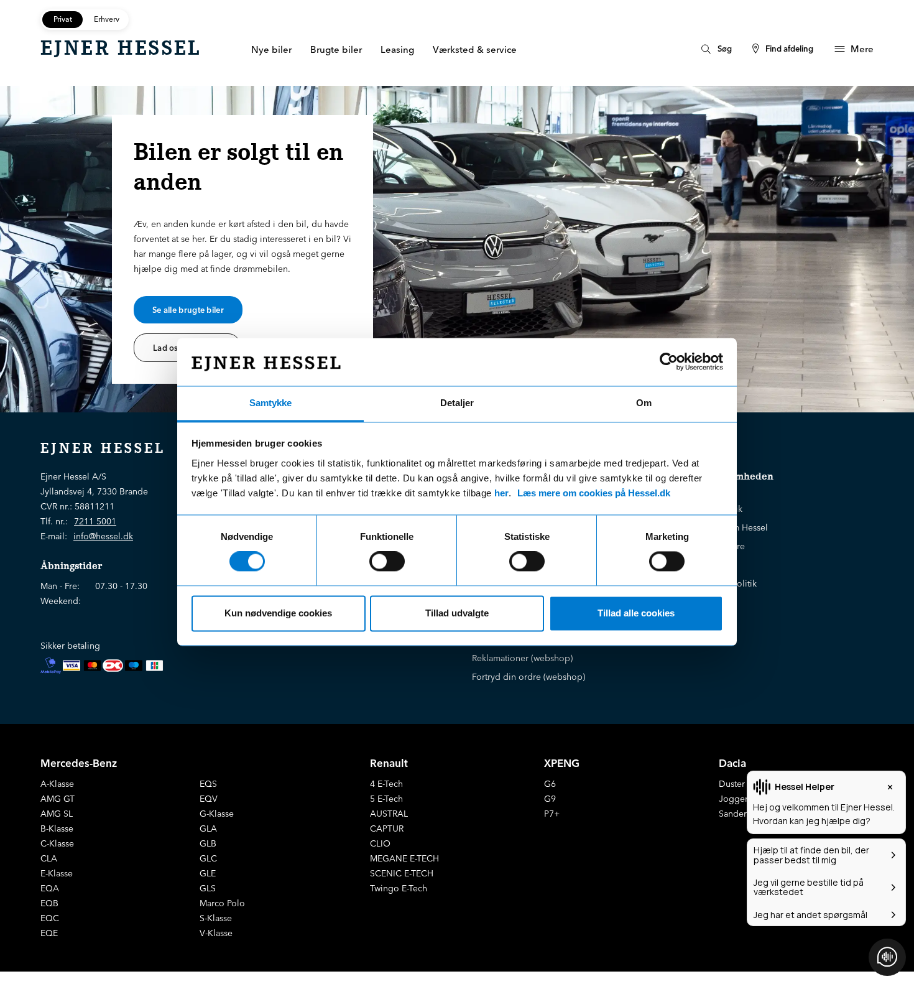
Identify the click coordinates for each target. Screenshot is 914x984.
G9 (550, 798)
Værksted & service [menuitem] (475, 49)
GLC (208, 858)
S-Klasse (216, 918)
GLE (208, 873)
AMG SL (56, 813)
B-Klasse (56, 828)
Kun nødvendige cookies (278, 613)
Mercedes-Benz (78, 762)
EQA (49, 888)
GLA (208, 828)
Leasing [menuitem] (397, 49)
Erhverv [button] (106, 19)
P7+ (552, 813)
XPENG (561, 762)
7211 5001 (95, 521)
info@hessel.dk (103, 536)
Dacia (732, 762)
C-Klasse (57, 843)
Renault (389, 762)
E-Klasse (56, 873)
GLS (208, 888)
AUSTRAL (389, 813)
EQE (49, 933)
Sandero (735, 813)
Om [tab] (644, 402)
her (501, 493)
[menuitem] (715, 49)
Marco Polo (222, 903)
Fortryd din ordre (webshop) (528, 676)
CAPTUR (387, 828)
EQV (209, 798)
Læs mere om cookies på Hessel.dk (593, 493)
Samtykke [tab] (270, 402)
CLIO (380, 843)
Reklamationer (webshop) (522, 658)
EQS (208, 783)
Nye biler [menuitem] (271, 49)
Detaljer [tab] (457, 402)
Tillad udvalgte (457, 613)
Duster (732, 783)
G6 (550, 783)
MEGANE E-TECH (404, 858)
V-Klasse (216, 933)
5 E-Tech (386, 798)
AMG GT (57, 798)
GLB (208, 843)
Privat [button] (62, 19)
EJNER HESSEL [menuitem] (120, 47)
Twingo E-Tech (398, 888)
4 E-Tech (386, 783)
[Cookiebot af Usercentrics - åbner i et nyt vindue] (668, 362)
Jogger (733, 798)
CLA (48, 858)
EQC (49, 918)
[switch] (387, 562)
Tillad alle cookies (636, 613)
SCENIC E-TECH (401, 873)
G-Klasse (217, 813)
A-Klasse (57, 783)
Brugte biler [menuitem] (336, 49)
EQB (49, 903)
